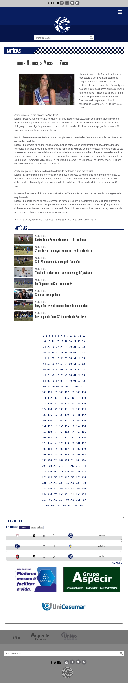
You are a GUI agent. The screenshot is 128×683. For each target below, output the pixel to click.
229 (78, 477)
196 (72, 454)
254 (84, 494)
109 (78, 392)
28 (61, 346)
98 (62, 386)
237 (78, 482)
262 (84, 499)
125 (78, 403)
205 (78, 460)
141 (78, 414)
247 (44, 494)
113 (56, 397)
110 (84, 392)
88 (61, 380)
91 (75, 380)
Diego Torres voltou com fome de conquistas (61, 306)
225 (56, 477)
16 (53, 341)
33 (83, 346)
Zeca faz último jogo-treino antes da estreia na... (65, 251)
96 (53, 386)
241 (56, 488)
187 (67, 448)
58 (61, 363)
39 (66, 352)
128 (50, 409)
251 (67, 494)
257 (56, 499)
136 (50, 414)
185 (56, 448)
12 (79, 335)
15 (49, 341)
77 (57, 375)
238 (84, 482)
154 (61, 426)
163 (67, 431)
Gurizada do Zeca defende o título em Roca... (61, 240)
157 (78, 426)
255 (44, 499)
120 (50, 403)
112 (50, 397)
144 (50, 420)
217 (56, 471)
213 (78, 465)
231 (44, 482)
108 (72, 392)
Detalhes (101, 535)
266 (64, 505)
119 (44, 403)
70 (70, 369)
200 (50, 460)
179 (67, 443)
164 (72, 431)
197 (78, 454)
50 (70, 358)
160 (50, 431)
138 (61, 414)
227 (67, 477)
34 (44, 352)
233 (56, 482)
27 (57, 346)
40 (70, 352)
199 (44, 460)
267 (70, 505)
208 (50, 465)
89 (66, 380)
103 (44, 392)
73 (83, 369)
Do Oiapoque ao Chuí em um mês (53, 284)
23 (83, 341)
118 (84, 397)
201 (56, 460)
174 (84, 437)
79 (66, 375)
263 (47, 505)
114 (61, 397)
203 (67, 460)
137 (56, 414)
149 (78, 420)
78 (61, 375)
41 (75, 352)
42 (79, 352)
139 (67, 414)
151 (44, 426)
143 (44, 420)
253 (78, 494)
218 (61, 471)
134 (84, 409)
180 (72, 443)
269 (81, 505)
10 (71, 335)
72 (79, 369)
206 (84, 460)
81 (75, 375)
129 (56, 409)
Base (33, 527)
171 (67, 437)
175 (44, 443)
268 (75, 505)
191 (44, 454)
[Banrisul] (36, 579)
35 (49, 352)
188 (72, 448)
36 (53, 352)
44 (44, 358)
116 (72, 397)
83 (83, 375)
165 (78, 431)
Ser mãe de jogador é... (49, 295)
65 (49, 369)
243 (67, 488)
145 (56, 420)
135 (44, 414)
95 (49, 386)
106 (61, 392)
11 (75, 335)
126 (84, 403)
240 (50, 488)
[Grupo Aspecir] (92, 579)
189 (78, 448)
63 (83, 363)
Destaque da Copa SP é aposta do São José (60, 317)
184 (50, 448)
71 (75, 369)
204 (72, 460)
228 (72, 477)
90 (70, 380)
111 (44, 397)
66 (53, 369)
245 (78, 488)
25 (49, 346)
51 (75, 358)
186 (61, 448)
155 (67, 426)
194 (61, 454)
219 (67, 471)
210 (61, 465)
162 (61, 431)
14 (44, 341)
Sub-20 (40, 527)
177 (56, 443)
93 (83, 380)
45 (49, 358)
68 (61, 369)
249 (56, 494)
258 (61, 499)
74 (44, 375)
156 (72, 426)
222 (84, 471)
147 (67, 420)
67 (57, 369)
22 (79, 341)
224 (50, 477)
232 (50, 482)
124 (72, 403)
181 (78, 443)
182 (84, 443)
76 (53, 375)
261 (78, 499)
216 (50, 471)
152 (50, 426)
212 (72, 465)
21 (75, 341)
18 (61, 341)
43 (83, 352)
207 (44, 465)
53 (83, 358)
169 (56, 437)
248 (50, 494)
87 (57, 380)
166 (84, 431)
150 (84, 420)
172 (72, 437)
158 (84, 426)
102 (83, 386)
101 (77, 386)
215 (44, 471)
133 (78, 409)
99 (66, 386)
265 (58, 505)
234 (61, 482)
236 (72, 482)
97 (57, 386)
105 (56, 392)
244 (72, 488)
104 (50, 392)
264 (53, 505)
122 (61, 403)
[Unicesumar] (64, 607)
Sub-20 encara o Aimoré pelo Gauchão (57, 262)
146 (61, 420)
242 (61, 488)
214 (84, 465)
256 (50, 499)
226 (61, 477)
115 (67, 397)
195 (67, 454)
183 (44, 448)
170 (61, 437)
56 (53, 363)
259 (67, 499)
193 (56, 454)
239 (44, 488)
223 (44, 477)
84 (44, 380)
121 (56, 403)
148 (72, 420)
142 (84, 414)
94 (44, 386)
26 (53, 346)
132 (72, 409)
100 (71, 386)
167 (44, 437)
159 (44, 431)
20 (70, 341)
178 (61, 443)
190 (84, 448)
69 (66, 369)
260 (72, 499)
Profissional (25, 527)
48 (61, 358)
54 (44, 363)
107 (67, 392)
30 (70, 346)
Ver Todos (117, 563)
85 (49, 380)
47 (57, 358)
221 (78, 471)
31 (75, 346)
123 (67, 403)
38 (61, 352)
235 (67, 482)
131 (67, 409)
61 (75, 363)
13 (84, 335)
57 (57, 363)
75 (49, 375)
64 (44, 369)
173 (78, 437)
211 (67, 465)
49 (66, 358)
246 (84, 488)
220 (72, 471)
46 (53, 358)
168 (50, 437)
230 (84, 477)
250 (61, 494)
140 (72, 414)
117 (78, 397)
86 (53, 380)
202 (61, 460)
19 (66, 341)
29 (66, 346)
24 (44, 346)
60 (70, 363)
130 (61, 409)
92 (79, 380)
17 (57, 341)
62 (79, 363)
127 (44, 409)
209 (56, 465)
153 (56, 426)
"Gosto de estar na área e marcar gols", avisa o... (64, 273)
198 (84, 454)
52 (79, 358)
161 (56, 431)
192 (50, 454)
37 (57, 352)
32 (79, 346)
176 (50, 443)
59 (66, 363)
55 (49, 363)
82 (79, 375)
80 (70, 375)
